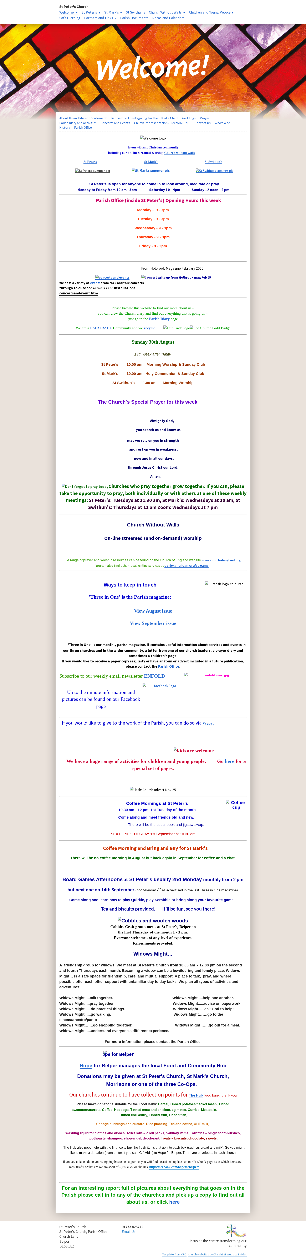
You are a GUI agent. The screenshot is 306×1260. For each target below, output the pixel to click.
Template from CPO (174, 1254)
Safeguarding (69, 17)
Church (170, 153)
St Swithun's (135, 12)
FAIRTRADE (101, 328)
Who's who (222, 123)
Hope (86, 1065)
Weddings (189, 118)
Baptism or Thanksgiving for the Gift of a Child (144, 118)
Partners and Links (98, 17)
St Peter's (89, 12)
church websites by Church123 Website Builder (217, 1254)
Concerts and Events (115, 123)
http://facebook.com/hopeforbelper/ (174, 1166)
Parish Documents (134, 17)
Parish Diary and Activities (78, 123)
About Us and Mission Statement (83, 118)
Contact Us (203, 123)
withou (181, 153)
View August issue (153, 611)
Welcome (67, 12)
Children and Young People (209, 12)
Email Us (129, 1231)
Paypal (208, 723)
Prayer (204, 118)
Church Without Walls (165, 12)
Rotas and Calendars (168, 17)
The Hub (196, 1095)
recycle (149, 328)
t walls (190, 153)
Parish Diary (159, 319)
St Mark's (111, 12)
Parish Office (83, 127)
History (64, 127)
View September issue (153, 623)
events (95, 283)
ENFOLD (154, 676)
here (229, 761)
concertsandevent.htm (78, 293)
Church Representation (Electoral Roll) (162, 123)
